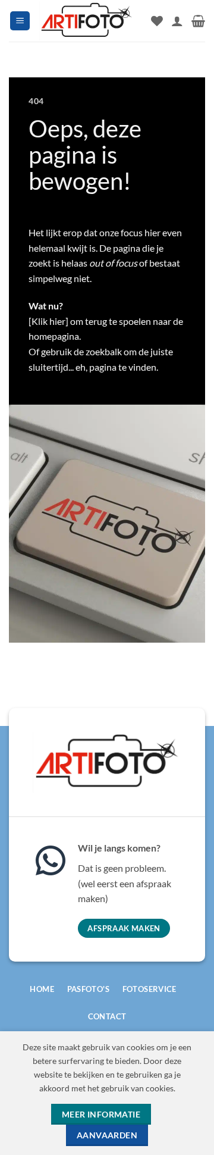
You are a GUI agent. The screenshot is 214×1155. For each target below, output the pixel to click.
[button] (20, 21)
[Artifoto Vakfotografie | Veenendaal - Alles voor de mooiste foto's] (86, 20)
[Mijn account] (177, 21)
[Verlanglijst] (157, 21)
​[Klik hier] (48, 321)
